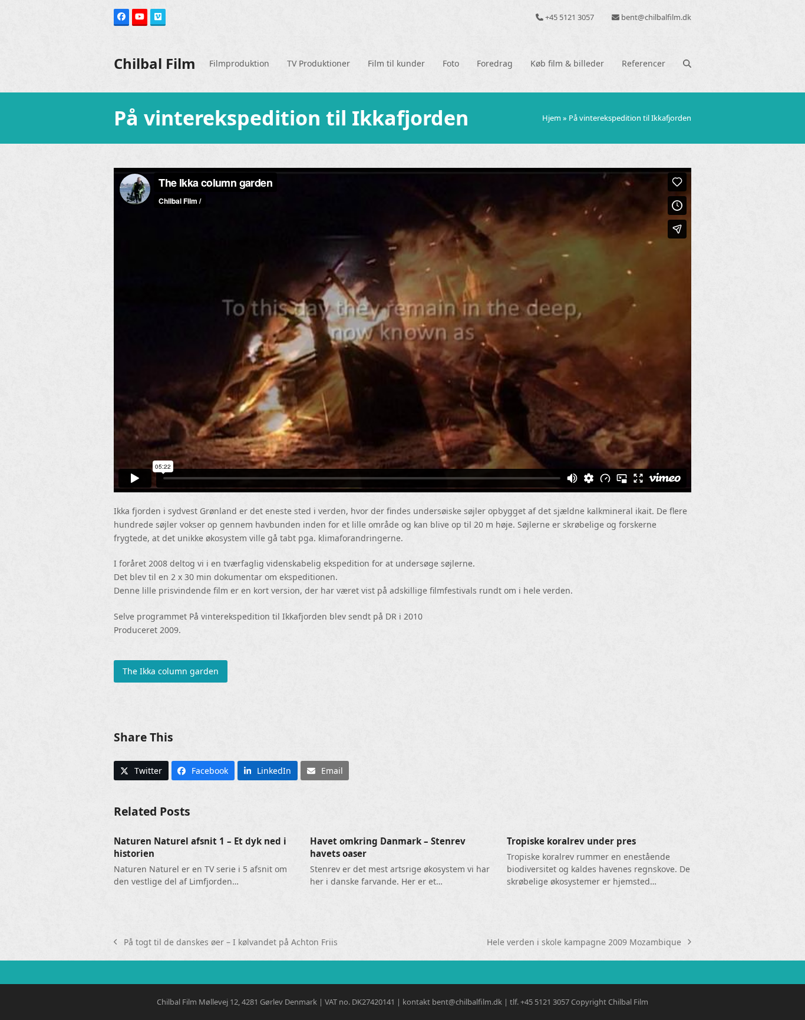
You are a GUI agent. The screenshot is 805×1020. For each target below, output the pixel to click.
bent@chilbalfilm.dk (656, 17)
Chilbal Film (155, 63)
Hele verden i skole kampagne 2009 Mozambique (584, 942)
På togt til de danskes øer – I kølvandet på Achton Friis (226, 942)
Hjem (551, 117)
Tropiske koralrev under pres (571, 841)
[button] (687, 63)
